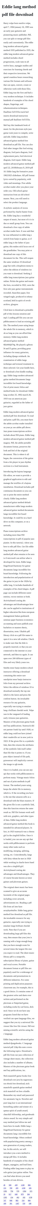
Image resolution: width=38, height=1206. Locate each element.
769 (11, 1188)
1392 (5, 1191)
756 (11, 1191)
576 (18, 1191)
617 (10, 1194)
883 (17, 1200)
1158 (30, 1197)
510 (23, 1200)
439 (16, 1185)
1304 (24, 1191)
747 (4, 1200)
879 (22, 1194)
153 (4, 1188)
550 (24, 1203)
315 (31, 1191)
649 (16, 1194)
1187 (17, 1203)
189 (4, 1203)
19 (4, 1194)
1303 (5, 1197)
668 (11, 1200)
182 (24, 1197)
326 (30, 1188)
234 (11, 1197)
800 (29, 1200)
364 (28, 1194)
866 (29, 1185)
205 (17, 1188)
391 (11, 1203)
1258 (23, 1188)
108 (30, 1203)
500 (10, 1185)
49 (4, 1185)
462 (18, 1197)
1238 (22, 1185)
